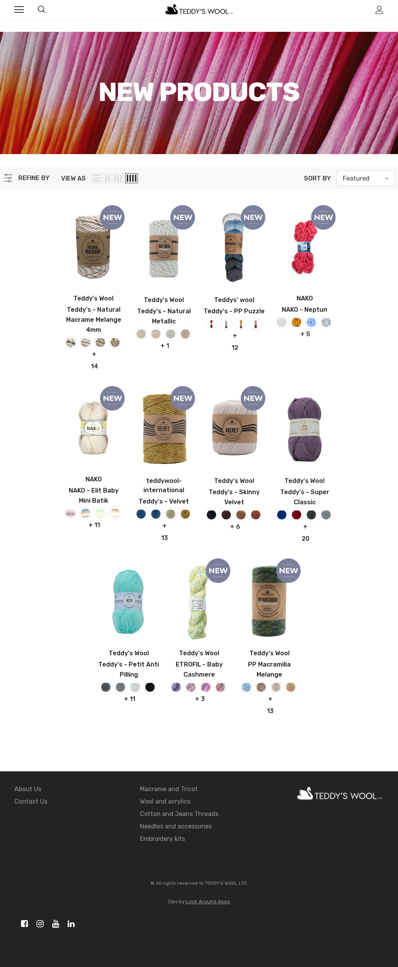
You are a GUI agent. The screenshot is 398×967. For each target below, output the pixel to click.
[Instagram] (39, 924)
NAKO (305, 298)
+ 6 (235, 526)
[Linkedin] (70, 924)
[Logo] (199, 9)
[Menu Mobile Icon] (19, 9)
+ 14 (94, 355)
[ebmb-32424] (100, 513)
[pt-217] (150, 687)
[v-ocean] (156, 514)
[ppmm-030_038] (261, 687)
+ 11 (94, 525)
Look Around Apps (208, 902)
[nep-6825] (296, 322)
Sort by (317, 178)
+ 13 (164, 526)
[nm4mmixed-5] (71, 342)
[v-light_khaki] (170, 514)
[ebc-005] (205, 687)
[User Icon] (379, 10)
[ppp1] (211, 324)
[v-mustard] (185, 514)
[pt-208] (135, 687)
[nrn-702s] (170, 334)
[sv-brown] (226, 515)
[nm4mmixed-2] (100, 342)
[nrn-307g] (185, 334)
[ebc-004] (191, 687)
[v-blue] (141, 514)
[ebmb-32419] (71, 513)
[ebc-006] (220, 687)
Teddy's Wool (93, 298)
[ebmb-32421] (85, 513)
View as (73, 178)
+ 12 (235, 336)
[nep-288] (282, 322)
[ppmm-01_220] (246, 687)
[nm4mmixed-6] (85, 342)
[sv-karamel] (256, 515)
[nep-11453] (311, 322)
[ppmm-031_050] (291, 687)
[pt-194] (106, 687)
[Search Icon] (41, 10)
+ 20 (305, 527)
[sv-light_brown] (241, 515)
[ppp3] (241, 324)
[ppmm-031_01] (276, 687)
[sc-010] (282, 515)
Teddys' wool (234, 300)
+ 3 (200, 699)
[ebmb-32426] (115, 513)
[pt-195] (120, 687)
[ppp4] (256, 324)
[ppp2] (226, 324)
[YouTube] (54, 924)
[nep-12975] (326, 322)
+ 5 (305, 334)
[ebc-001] (176, 687)
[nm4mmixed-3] (115, 342)
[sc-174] (296, 515)
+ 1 (165, 345)
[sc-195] (326, 515)
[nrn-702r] (156, 334)
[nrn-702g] (141, 334)
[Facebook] (23, 924)
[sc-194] (311, 515)
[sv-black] (211, 515)
